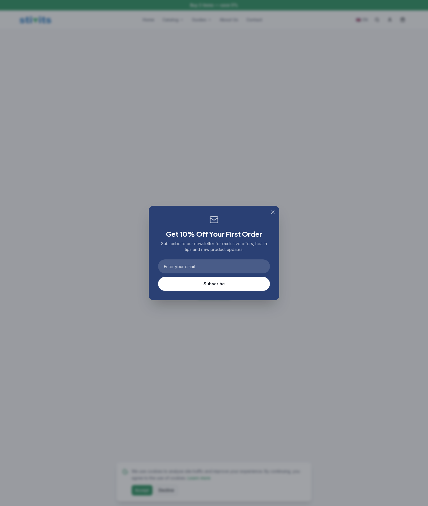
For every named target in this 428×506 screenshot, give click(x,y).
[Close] (273, 212)
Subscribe (214, 283)
